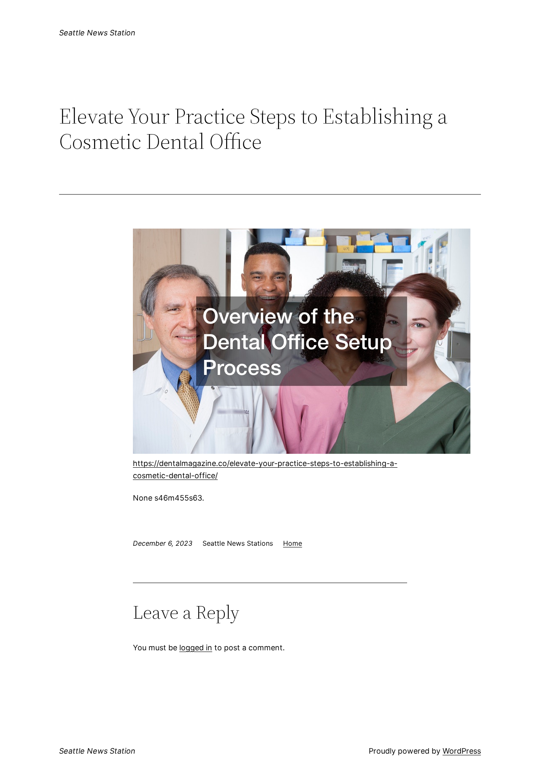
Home (292, 543)
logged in (195, 647)
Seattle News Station (97, 32)
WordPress (462, 750)
